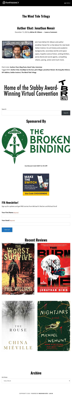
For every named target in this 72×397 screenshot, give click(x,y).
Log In (51, 393)
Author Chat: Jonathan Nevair (36, 28)
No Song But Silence (63, 70)
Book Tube (31, 67)
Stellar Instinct (15, 72)
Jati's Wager (39, 70)
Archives (4, 377)
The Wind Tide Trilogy (28, 72)
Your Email (8, 220)
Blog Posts (23, 67)
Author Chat (14, 67)
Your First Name (10, 212)
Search (4, 109)
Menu (68, 3)
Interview (38, 67)
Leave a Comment (51, 32)
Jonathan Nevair (49, 70)
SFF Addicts (6, 72)
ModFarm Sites (43, 393)
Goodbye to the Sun (27, 70)
